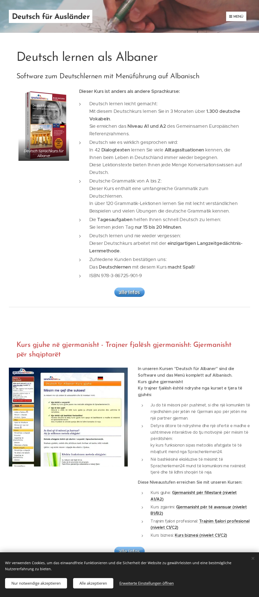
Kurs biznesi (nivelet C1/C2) (201, 535)
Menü (238, 16)
